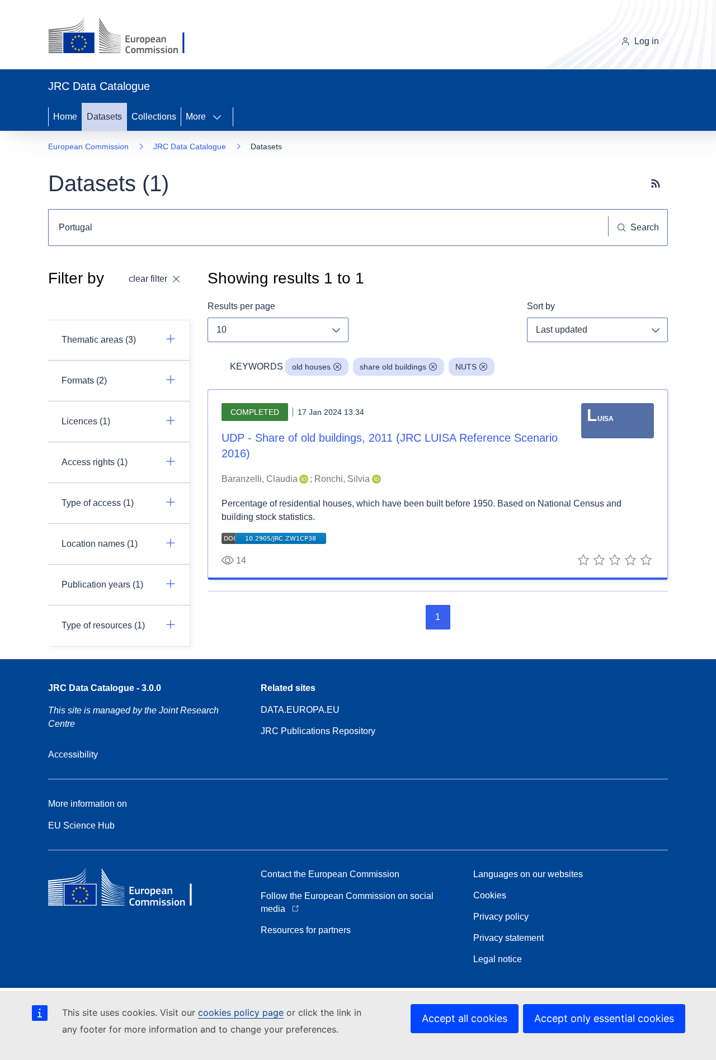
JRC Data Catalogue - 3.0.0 (104, 688)
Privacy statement (508, 938)
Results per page (241, 306)
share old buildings (393, 366)
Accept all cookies (464, 1018)
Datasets (104, 116)
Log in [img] (646, 41)
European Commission (88, 146)
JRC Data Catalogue (189, 146)
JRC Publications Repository (318, 731)
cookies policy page (241, 1012)
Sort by (541, 306)
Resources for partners (306, 930)
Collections (153, 116)
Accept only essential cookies (604, 1018)
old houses (311, 366)
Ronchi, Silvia (342, 479)
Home (65, 116)
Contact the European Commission (330, 874)
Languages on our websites (528, 874)
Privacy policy (501, 916)
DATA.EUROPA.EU (300, 709)
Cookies (489, 895)
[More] (220, 117)
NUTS (466, 366)
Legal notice (497, 959)
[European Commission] (125, 37)
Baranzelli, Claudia (260, 479)
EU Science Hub (81, 825)
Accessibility (73, 754)
